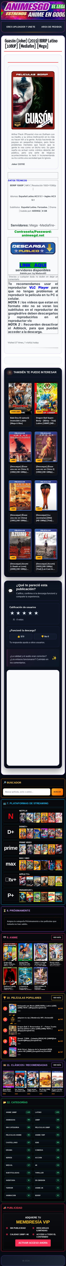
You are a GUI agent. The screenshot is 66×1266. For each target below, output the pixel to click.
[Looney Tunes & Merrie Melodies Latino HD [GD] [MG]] (58, 865)
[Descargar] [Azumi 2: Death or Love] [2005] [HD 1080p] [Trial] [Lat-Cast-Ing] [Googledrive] (19, 567)
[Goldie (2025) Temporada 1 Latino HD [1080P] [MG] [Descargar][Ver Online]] (58, 881)
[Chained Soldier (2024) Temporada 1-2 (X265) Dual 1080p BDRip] (58, 849)
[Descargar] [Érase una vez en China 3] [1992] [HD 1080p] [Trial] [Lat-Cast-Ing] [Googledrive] (19, 469)
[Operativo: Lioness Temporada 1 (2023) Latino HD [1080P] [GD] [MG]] (44, 897)
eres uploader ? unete (21, 27)
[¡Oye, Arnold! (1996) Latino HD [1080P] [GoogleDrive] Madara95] (29, 897)
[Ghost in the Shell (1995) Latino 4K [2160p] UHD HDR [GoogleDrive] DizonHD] (51, 865)
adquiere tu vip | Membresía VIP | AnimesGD (35, 1018)
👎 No (45, 636)
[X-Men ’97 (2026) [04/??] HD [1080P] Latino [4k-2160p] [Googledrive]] (37, 833)
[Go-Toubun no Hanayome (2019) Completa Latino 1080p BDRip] (58, 818)
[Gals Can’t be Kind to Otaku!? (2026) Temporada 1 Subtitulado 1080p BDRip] (22, 849)
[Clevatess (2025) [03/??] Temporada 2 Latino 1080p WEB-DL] (29, 833)
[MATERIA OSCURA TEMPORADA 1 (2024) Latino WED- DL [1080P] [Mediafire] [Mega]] (29, 881)
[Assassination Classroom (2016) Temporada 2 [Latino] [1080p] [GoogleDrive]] (29, 865)
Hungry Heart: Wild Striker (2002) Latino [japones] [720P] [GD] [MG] (25, 965)
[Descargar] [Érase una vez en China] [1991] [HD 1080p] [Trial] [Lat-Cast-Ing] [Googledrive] (19, 518)
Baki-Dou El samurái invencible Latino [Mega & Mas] (19, 420)
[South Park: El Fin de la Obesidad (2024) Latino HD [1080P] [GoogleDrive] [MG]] (51, 897)
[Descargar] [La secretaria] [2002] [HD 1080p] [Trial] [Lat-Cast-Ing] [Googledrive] (44, 518)
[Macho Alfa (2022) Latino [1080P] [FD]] (58, 897)
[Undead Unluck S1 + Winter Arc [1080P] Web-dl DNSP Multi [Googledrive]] (51, 833)
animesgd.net (33, 11)
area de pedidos (51, 27)
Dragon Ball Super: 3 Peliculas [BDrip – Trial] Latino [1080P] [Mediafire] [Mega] (10, 966)
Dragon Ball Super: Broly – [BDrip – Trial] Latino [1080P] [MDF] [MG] (46, 421)
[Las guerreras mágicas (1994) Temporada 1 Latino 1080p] (37, 818)
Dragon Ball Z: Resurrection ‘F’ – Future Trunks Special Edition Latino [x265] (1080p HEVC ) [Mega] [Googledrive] (37, 1029)
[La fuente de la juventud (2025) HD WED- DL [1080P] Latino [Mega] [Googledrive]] (37, 881)
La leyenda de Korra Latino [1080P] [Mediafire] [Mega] (25, 989)
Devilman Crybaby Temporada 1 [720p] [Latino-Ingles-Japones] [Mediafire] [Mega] (10, 990)
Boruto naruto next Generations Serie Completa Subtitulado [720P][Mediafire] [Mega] (56, 966)
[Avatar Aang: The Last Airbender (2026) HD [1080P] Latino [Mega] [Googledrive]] (22, 897)
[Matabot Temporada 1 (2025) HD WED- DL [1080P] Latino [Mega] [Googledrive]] (44, 881)
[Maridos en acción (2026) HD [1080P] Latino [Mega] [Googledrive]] (37, 865)
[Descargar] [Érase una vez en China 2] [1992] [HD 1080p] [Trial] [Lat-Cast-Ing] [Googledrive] (45, 469)
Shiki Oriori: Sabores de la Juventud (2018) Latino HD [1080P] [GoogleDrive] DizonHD (35, 1050)
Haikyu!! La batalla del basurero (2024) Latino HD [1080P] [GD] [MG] (40, 965)
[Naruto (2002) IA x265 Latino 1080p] (44, 818)
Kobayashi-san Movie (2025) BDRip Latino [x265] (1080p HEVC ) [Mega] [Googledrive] (37, 1007)
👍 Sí (20, 636)
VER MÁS (57, 937)
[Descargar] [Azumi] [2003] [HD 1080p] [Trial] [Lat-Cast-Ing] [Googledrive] (45, 567)
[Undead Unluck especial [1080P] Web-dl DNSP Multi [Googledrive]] (44, 833)
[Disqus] (33, 717)
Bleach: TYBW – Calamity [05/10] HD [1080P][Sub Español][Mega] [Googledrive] (37, 1039)
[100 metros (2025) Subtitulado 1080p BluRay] (51, 818)
